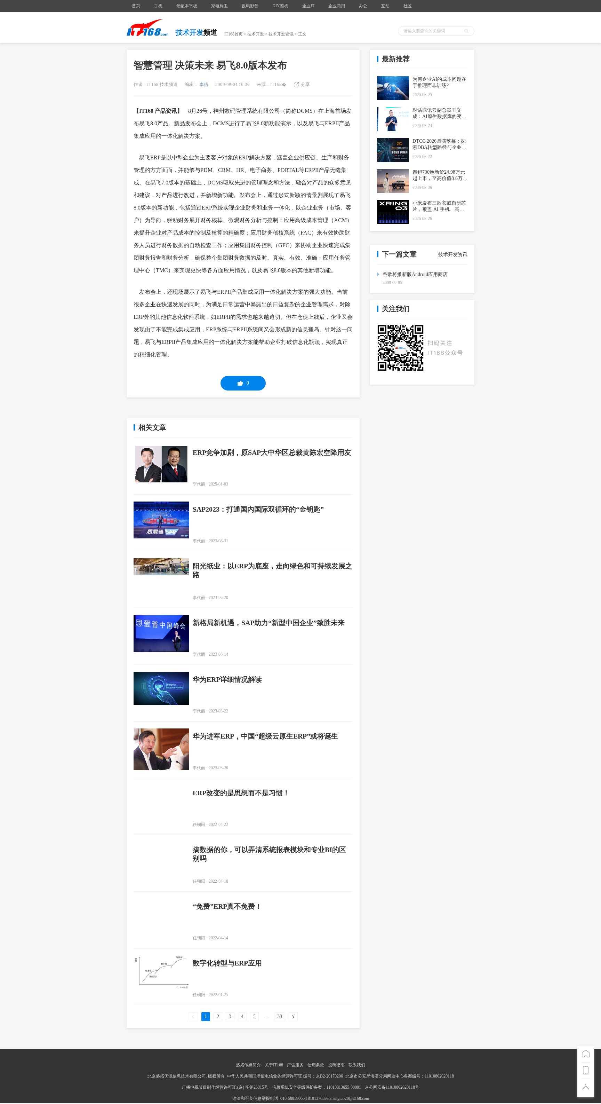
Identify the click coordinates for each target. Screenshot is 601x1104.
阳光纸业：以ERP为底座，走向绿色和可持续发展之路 (272, 570)
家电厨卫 (219, 5)
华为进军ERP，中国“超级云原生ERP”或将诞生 (265, 736)
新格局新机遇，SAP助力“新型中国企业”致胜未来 (269, 622)
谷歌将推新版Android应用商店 (415, 274)
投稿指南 (336, 1065)
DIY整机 (280, 5)
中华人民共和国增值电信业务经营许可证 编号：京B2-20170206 (285, 1076)
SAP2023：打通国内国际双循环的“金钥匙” (258, 509)
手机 (158, 5)
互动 (385, 5)
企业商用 (336, 5)
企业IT (308, 5)
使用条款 (315, 1065)
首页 (136, 5)
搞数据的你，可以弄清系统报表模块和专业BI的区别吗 (269, 854)
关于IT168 (274, 1065)
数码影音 (250, 5)
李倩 (203, 84)
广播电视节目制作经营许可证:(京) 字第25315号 (225, 1087)
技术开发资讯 (281, 34)
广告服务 (295, 1065)
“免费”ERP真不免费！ (227, 906)
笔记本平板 (186, 5)
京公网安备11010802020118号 (392, 1087)
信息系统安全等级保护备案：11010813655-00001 (316, 1087)
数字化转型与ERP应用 (227, 963)
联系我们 (356, 1065)
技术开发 (255, 34)
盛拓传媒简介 (248, 1065)
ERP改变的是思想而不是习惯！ (241, 793)
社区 (407, 5)
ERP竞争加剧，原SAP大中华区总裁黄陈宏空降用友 (272, 452)
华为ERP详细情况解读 (227, 679)
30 (279, 1016)
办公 (363, 5)
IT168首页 (233, 34)
